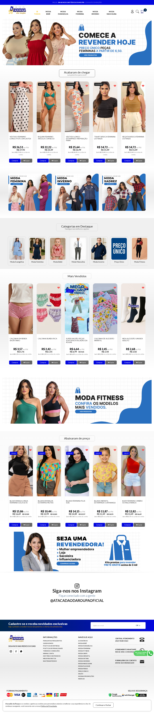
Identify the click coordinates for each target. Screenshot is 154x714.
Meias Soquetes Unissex (129, 339)
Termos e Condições (51, 651)
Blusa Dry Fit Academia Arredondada (133, 138)
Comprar (15, 161)
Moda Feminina (80, 13)
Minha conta (48, 653)
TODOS (37, 14)
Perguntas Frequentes (52, 641)
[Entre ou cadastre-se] (132, 11)
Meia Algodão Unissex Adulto (104, 339)
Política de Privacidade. (49, 706)
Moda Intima (83, 658)
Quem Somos (48, 643)
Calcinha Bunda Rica (19, 338)
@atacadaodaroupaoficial (77, 600)
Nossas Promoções (86, 676)
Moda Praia (83, 669)
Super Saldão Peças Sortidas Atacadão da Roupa (48, 340)
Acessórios (83, 641)
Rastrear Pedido (50, 661)
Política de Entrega (51, 646)
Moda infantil (84, 656)
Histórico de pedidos (51, 656)
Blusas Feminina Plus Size (47, 502)
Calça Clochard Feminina (130, 502)
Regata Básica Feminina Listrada (105, 138)
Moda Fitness (139, 262)
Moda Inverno (95, 13)
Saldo (80, 674)
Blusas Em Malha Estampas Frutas (17, 502)
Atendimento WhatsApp (125, 651)
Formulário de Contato (126, 661)
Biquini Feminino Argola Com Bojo (18, 138)
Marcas (81, 679)
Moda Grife (82, 653)
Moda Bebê (48, 13)
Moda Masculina (111, 13)
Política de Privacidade (53, 648)
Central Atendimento (124, 640)
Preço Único (119, 262)
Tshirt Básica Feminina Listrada (76, 138)
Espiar (27, 161)
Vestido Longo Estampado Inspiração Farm (48, 138)
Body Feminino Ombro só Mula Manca (104, 502)
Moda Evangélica (63, 13)
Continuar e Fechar (103, 705)
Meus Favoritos (49, 658)
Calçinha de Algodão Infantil (76, 339)
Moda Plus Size (84, 666)
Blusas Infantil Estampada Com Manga (76, 502)
